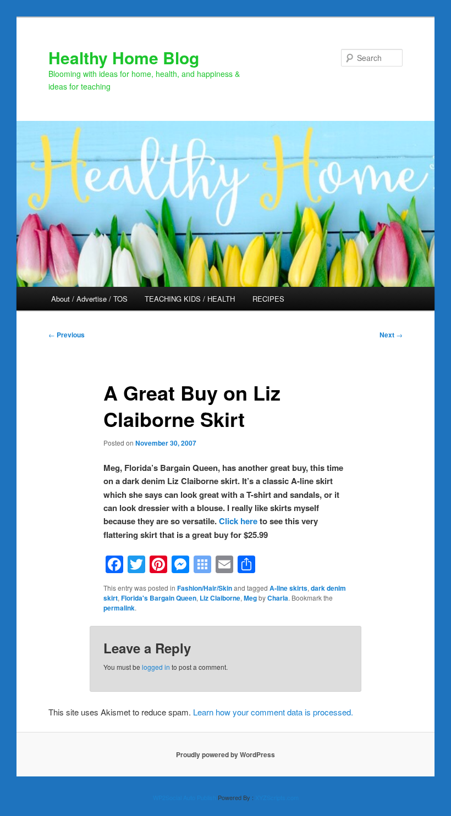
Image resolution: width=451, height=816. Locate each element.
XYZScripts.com (277, 797)
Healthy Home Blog (123, 57)
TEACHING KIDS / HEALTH (190, 298)
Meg (250, 598)
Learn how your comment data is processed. (273, 712)
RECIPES (268, 298)
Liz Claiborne (220, 598)
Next (391, 335)
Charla (277, 598)
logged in (156, 666)
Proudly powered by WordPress (225, 754)
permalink (119, 608)
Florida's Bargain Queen (158, 598)
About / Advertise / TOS (89, 298)
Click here (238, 521)
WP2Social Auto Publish (184, 797)
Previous (66, 335)
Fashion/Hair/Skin (204, 588)
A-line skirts (288, 588)
